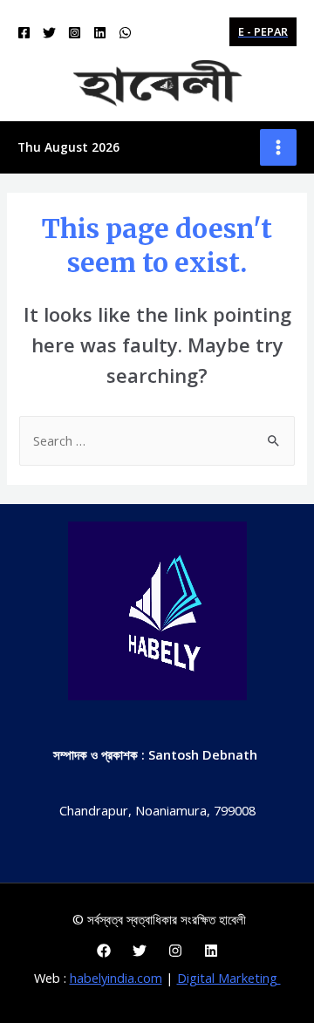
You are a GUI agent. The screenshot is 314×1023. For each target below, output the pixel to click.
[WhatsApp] (125, 32)
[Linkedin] (99, 32)
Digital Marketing (229, 977)
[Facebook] (24, 32)
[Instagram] (74, 32)
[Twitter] (49, 32)
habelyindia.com (116, 977)
